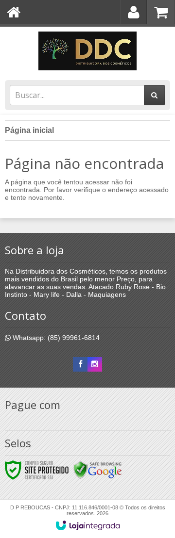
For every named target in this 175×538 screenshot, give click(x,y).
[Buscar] (154, 95)
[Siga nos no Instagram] (95, 364)
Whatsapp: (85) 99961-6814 (55, 338)
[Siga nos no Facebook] (80, 364)
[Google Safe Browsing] (97, 469)
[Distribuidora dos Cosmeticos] (87, 51)
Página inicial (29, 130)
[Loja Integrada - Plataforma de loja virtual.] (87, 525)
